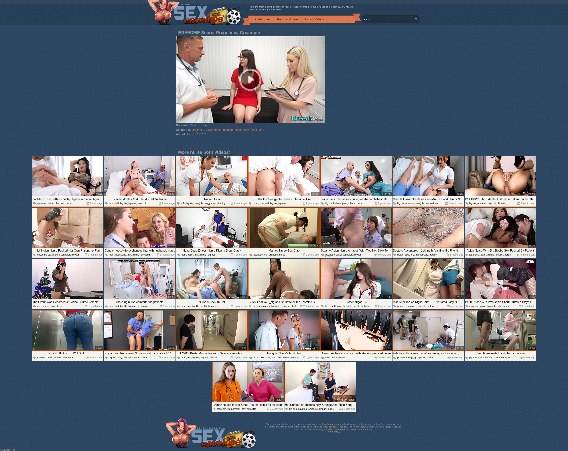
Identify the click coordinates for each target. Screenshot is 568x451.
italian (286, 357)
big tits (123, 203)
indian (40, 254)
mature (56, 254)
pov (427, 203)
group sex (419, 357)
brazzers (213, 306)
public (50, 357)
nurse (238, 129)
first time (265, 357)
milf (117, 203)
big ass (132, 203)
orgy (246, 129)
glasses (60, 306)
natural (135, 357)
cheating (145, 254)
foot (63, 203)
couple (433, 254)
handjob (505, 357)
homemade (422, 254)
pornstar (235, 409)
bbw (57, 203)
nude (70, 357)
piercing (221, 203)
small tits (358, 306)
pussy (345, 203)
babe (352, 203)
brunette (273, 254)
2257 (330, 432)
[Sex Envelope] (195, 13)
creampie (198, 129)
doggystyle (213, 129)
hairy (359, 203)
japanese (41, 203)
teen (39, 306)
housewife (120, 254)
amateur (409, 203)
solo (52, 306)
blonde (127, 357)
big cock (142, 203)
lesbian (337, 203)
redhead (434, 203)
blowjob (199, 203)
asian (50, 203)
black (294, 306)
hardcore (227, 129)
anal (412, 254)
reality (204, 306)
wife (183, 203)
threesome (257, 129)
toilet (64, 357)
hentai (341, 357)
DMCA (336, 432)
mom (111, 203)
